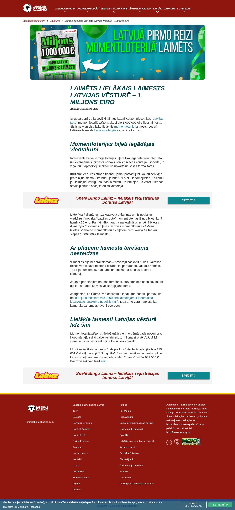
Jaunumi (169, 8)
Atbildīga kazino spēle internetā (137, 483)
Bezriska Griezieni (82, 422)
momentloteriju (124, 126)
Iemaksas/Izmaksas (114, 8)
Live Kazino (79, 471)
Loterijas (184, 8)
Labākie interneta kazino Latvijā (137, 441)
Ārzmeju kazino (140, 8)
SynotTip (124, 435)
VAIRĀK (157, 8)
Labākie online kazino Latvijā (88, 404)
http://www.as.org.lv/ (178, 432)
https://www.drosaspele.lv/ (181, 424)
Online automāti (88, 8)
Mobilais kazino (81, 477)
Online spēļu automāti (131, 429)
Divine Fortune (81, 441)
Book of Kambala (82, 429)
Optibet (77, 489)
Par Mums (125, 410)
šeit (103, 361)
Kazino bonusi (65, 8)
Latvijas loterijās (104, 130)
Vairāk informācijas (193, 504)
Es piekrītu (220, 504)
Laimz (76, 465)
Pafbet (123, 404)
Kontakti (77, 459)
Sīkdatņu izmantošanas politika (136, 422)
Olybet (76, 483)
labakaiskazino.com (34, 20)
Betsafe (77, 416)
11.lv (75, 410)
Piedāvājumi (126, 416)
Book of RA (79, 435)
